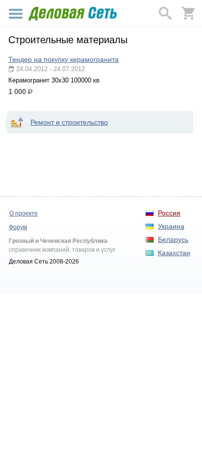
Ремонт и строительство (69, 122)
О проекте (23, 213)
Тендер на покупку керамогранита (63, 59)
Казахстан (174, 253)
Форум (18, 227)
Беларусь (173, 239)
